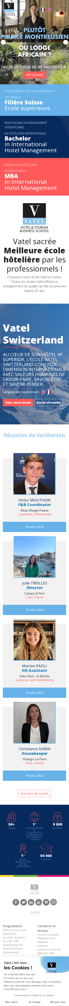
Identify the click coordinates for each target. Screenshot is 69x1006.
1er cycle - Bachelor (14, 937)
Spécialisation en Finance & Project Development (13, 948)
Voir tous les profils (34, 793)
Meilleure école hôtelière (46, 940)
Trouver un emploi (48, 934)
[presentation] (3, 42)
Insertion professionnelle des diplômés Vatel (49, 949)
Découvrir (34, 75)
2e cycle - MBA (11, 941)
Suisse (35, 912)
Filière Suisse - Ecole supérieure (14, 932)
